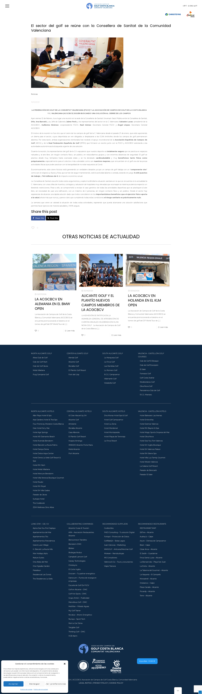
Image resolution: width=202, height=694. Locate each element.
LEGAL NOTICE (85, 683)
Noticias (34, 94)
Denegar (34, 684)
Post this (54, 218)
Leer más (71, 331)
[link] (173, 14)
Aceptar (13, 684)
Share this (39, 218)
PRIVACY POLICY (100, 683)
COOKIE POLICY (116, 683)
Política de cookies (26, 689)
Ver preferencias (56, 684)
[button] (64, 664)
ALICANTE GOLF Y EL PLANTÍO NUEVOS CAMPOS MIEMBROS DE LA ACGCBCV (100, 302)
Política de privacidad (41, 689)
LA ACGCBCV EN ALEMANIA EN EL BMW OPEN (52, 304)
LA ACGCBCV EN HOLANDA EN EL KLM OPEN (144, 300)
